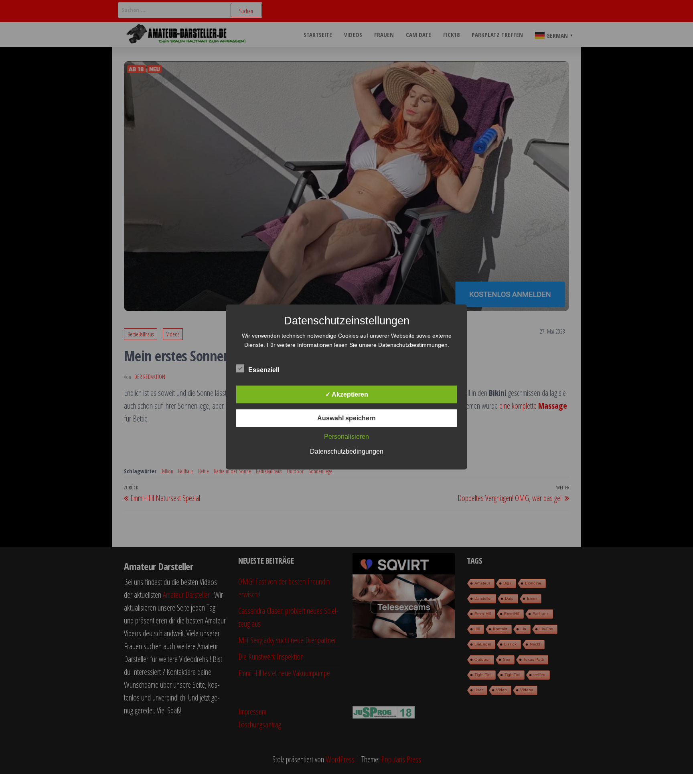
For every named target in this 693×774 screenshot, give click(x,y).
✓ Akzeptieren (346, 394)
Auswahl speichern (346, 418)
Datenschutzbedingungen (346, 451)
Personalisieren (346, 436)
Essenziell (263, 370)
